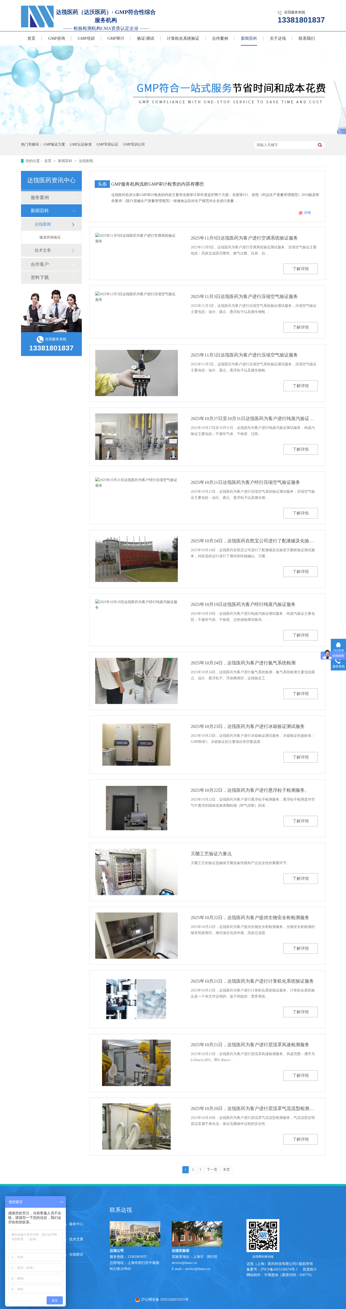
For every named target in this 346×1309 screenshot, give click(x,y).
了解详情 (301, 269)
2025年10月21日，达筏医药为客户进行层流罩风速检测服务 (250, 1044)
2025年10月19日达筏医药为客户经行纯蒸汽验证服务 (243, 604)
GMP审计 (115, 38)
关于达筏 (278, 38)
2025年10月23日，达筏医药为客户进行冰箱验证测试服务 (248, 726)
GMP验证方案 (54, 144)
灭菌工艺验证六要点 (211, 853)
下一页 (212, 1170)
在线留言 (76, 1254)
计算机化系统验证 (183, 38)
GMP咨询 (56, 38)
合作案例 (220, 38)
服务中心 (76, 1224)
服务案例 (40, 197)
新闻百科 (249, 38)
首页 (31, 38)
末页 (226, 1170)
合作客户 (40, 264)
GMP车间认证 (107, 144)
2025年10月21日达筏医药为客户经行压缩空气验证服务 (245, 482)
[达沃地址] (197, 1245)
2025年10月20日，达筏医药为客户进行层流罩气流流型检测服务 (254, 1108)
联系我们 (307, 38)
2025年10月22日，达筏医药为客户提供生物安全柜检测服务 (250, 917)
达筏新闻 (86, 161)
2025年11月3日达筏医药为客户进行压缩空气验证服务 (244, 296)
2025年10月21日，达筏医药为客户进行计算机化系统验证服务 (252, 981)
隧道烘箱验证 (50, 237)
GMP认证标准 (81, 144)
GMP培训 (86, 38)
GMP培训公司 (134, 144)
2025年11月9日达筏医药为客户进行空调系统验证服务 (244, 238)
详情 (307, 213)
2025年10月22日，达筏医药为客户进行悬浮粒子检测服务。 (250, 790)
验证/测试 (145, 38)
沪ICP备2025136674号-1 (279, 1269)
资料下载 (40, 277)
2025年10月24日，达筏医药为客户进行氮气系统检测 (243, 662)
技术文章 (43, 250)
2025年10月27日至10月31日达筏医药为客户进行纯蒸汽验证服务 (254, 418)
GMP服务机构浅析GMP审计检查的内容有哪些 (157, 184)
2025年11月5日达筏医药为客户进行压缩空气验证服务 (244, 355)
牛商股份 (271, 1275)
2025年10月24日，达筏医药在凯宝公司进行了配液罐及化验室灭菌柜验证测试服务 (254, 540)
